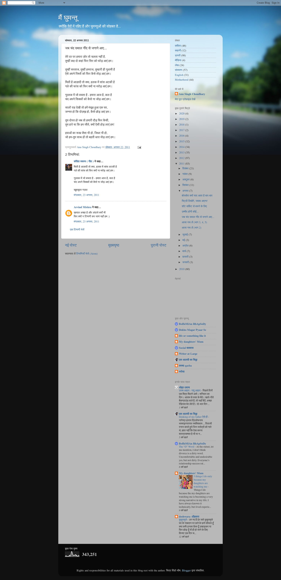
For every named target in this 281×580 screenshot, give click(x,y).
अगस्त (185, 190)
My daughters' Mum (191, 342)
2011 (182, 163)
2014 (182, 147)
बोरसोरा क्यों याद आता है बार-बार (197, 195)
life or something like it (192, 336)
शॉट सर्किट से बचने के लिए (194, 206)
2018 (182, 124)
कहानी (178, 50)
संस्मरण (178, 70)
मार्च (184, 251)
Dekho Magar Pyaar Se (192, 330)
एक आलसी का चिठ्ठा (188, 360)
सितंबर (185, 185)
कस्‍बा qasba (185, 365)
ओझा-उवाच (184, 387)
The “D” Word (187, 446)
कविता (178, 45)
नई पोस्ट (71, 245)
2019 (182, 119)
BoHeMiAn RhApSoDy (192, 324)
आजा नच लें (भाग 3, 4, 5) (194, 222)
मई (184, 240)
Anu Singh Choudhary (192, 94)
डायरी (177, 55)
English (179, 75)
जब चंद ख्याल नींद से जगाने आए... (198, 217)
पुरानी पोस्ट (158, 245)
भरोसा (181, 371)
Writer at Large (188, 354)
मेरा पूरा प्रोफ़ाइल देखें (185, 99)
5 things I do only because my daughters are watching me (203, 481)
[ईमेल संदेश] (139, 147)
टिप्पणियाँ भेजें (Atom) (87, 253)
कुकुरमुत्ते (183, 519)
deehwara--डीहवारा (189, 516)
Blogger (186, 570)
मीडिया (178, 60)
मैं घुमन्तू (67, 18)
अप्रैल (185, 245)
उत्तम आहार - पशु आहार (190, 390)
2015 (182, 141)
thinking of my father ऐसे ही (193, 417)
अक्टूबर (186, 179)
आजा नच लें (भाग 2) (191, 227)
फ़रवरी (185, 256)
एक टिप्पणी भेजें (77, 229)
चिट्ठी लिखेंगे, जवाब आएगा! (195, 201)
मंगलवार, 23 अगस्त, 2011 (86, 195)
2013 (182, 152)
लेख (177, 65)
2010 (182, 269)
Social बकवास (186, 348)
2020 (182, 113)
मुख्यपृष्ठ (113, 245)
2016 (182, 135)
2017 (182, 130)
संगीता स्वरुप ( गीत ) (84, 161)
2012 (182, 158)
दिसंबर (185, 168)
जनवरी (186, 262)
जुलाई (185, 234)
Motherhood (181, 79)
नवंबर (185, 174)
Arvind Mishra (82, 207)
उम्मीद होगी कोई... (190, 211)
